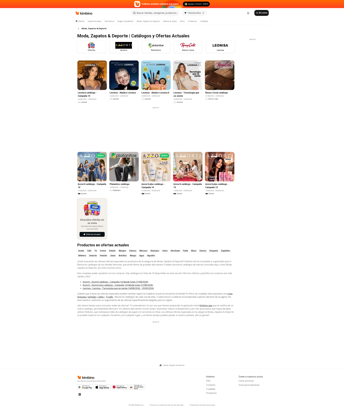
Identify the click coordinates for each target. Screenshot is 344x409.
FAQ (208, 380)
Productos (192, 21)
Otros (182, 21)
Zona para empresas (249, 384)
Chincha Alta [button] (194, 12)
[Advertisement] (156, 127)
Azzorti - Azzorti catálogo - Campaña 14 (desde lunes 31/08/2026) (115, 281)
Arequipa (81, 296)
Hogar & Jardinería (125, 21)
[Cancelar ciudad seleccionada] (203, 13)
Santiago (91, 296)
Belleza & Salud (170, 21)
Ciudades (204, 21)
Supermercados (94, 21)
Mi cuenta (262, 13)
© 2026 (136, 405)
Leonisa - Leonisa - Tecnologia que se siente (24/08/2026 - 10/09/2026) (118, 288)
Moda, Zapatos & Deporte (148, 21)
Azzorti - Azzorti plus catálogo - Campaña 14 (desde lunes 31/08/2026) (118, 285)
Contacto (210, 384)
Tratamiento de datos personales (202, 405)
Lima (229, 293)
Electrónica (109, 21)
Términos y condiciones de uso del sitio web (166, 405)
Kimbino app (206, 305)
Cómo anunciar (246, 380)
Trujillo (109, 296)
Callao (101, 296)
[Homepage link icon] (161, 365)
